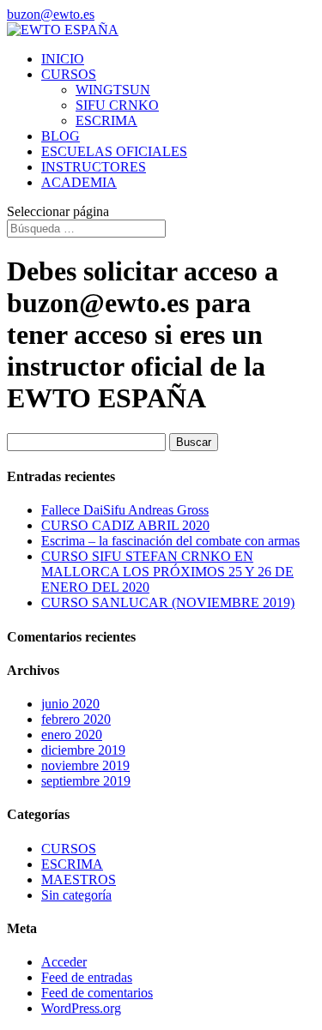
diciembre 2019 (83, 750)
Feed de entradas (86, 977)
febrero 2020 (76, 719)
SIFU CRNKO (117, 105)
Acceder (64, 962)
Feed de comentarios (97, 992)
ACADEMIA (79, 182)
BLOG (60, 136)
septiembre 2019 (86, 781)
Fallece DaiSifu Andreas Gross (125, 510)
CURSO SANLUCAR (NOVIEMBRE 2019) (168, 602)
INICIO (62, 58)
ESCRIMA (106, 120)
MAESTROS (78, 879)
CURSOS (68, 74)
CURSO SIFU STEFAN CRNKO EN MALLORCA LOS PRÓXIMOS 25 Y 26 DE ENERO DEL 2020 (167, 571)
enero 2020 (71, 734)
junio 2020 (70, 703)
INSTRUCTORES (93, 167)
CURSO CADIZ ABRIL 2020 (125, 525)
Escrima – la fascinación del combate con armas (170, 540)
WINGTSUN (113, 89)
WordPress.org (81, 1008)
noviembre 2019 (85, 765)
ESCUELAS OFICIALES (114, 151)
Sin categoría (76, 895)
